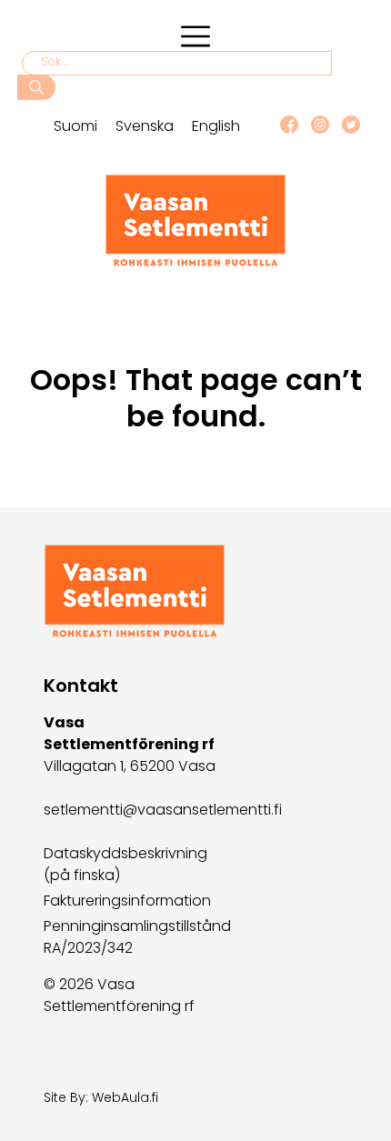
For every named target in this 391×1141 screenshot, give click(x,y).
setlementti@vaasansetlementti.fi (163, 809)
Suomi (75, 125)
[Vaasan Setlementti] (195, 262)
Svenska (144, 125)
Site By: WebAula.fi (101, 1097)
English (216, 125)
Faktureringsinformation (127, 900)
